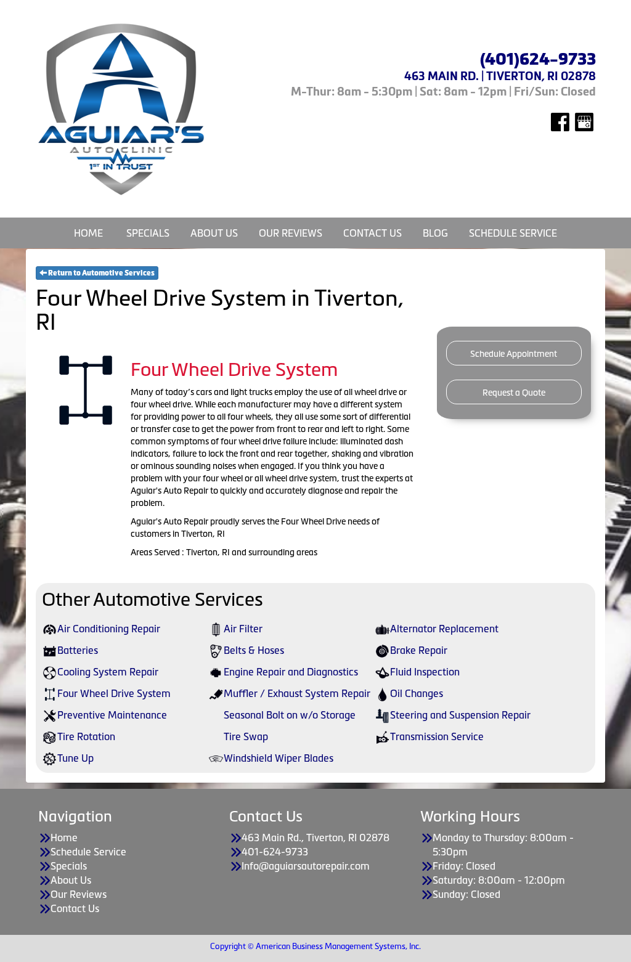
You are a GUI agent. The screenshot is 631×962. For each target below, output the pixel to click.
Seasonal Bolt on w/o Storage (290, 714)
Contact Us (372, 232)
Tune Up (75, 758)
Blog (435, 232)
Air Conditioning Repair (108, 628)
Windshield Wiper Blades (278, 758)
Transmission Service (437, 736)
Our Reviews (290, 232)
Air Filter (243, 628)
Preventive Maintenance (112, 714)
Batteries (77, 650)
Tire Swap (246, 736)
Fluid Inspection (425, 671)
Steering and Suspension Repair (460, 714)
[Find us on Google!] (584, 121)
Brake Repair (418, 650)
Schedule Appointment (513, 354)
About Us (214, 232)
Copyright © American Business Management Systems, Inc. (315, 946)
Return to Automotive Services (101, 273)
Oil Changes (416, 693)
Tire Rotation (86, 736)
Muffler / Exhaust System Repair (297, 693)
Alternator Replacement (444, 628)
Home (88, 232)
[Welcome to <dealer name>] (122, 109)
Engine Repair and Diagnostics (291, 671)
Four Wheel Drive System (114, 693)
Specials (147, 232)
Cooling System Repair (107, 671)
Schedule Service (513, 232)
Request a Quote (513, 392)
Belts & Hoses (254, 650)
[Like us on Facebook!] (560, 121)
